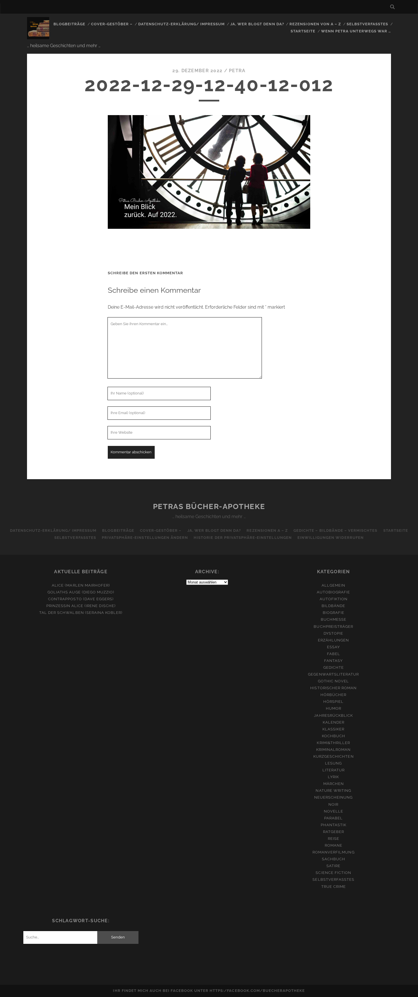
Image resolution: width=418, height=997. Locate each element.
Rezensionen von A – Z (315, 24)
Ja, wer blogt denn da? (257, 24)
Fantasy (333, 661)
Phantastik (333, 825)
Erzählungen (333, 640)
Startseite (303, 31)
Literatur (333, 770)
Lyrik (333, 777)
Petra (237, 70)
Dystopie (333, 633)
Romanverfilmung (334, 852)
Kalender (333, 722)
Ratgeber (333, 832)
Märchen (333, 784)
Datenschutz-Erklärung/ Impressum (181, 24)
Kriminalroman (333, 749)
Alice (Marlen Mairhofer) (81, 585)
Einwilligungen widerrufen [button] (330, 537)
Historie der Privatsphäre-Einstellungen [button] (243, 537)
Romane (333, 845)
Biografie (333, 612)
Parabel (333, 818)
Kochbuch (333, 736)
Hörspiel (333, 701)
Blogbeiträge (69, 24)
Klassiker (333, 729)
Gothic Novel (333, 681)
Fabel (333, 654)
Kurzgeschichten (333, 756)
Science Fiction (333, 873)
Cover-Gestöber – (112, 24)
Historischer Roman (333, 688)
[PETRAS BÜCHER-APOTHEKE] (38, 36)
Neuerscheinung (333, 797)
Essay (333, 647)
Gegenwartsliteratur (333, 674)
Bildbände (333, 606)
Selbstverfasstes (367, 24)
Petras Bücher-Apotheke (209, 506)
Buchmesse (333, 619)
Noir (333, 804)
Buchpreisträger (333, 626)
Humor (333, 708)
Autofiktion (333, 599)
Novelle (333, 811)
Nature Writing (333, 790)
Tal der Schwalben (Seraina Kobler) (80, 612)
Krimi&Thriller (333, 743)
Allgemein (333, 585)
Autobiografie (333, 592)
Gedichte (333, 667)
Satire (333, 866)
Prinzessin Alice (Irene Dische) (80, 606)
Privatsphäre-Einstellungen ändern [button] (145, 537)
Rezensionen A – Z (267, 530)
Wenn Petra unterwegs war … (356, 31)
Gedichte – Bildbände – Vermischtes (335, 530)
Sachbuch (333, 859)
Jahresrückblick (333, 715)
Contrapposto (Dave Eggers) (80, 599)
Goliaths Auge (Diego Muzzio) (80, 592)
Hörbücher (333, 695)
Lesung (333, 763)
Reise (333, 838)
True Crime (333, 886)
